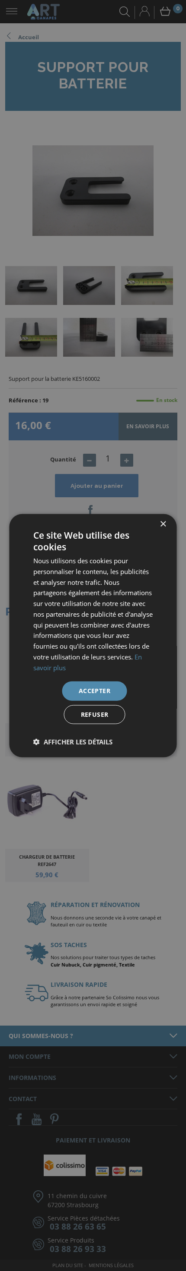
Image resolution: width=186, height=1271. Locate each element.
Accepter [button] (94, 691)
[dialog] (93, 635)
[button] (72, 742)
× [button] (163, 524)
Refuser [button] (95, 714)
